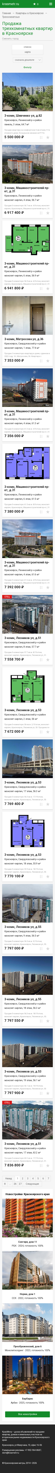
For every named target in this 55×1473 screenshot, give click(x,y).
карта (28, 52)
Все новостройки (27, 1414)
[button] (27, 60)
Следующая (32, 1183)
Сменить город (10, 38)
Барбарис (27, 1398)
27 (20, 1183)
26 (15, 1183)
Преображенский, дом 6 (27, 1346)
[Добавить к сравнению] (41, 137)
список (27, 47)
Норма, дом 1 (27, 1294)
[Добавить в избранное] (48, 137)
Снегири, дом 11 (27, 1241)
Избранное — (37, 4)
